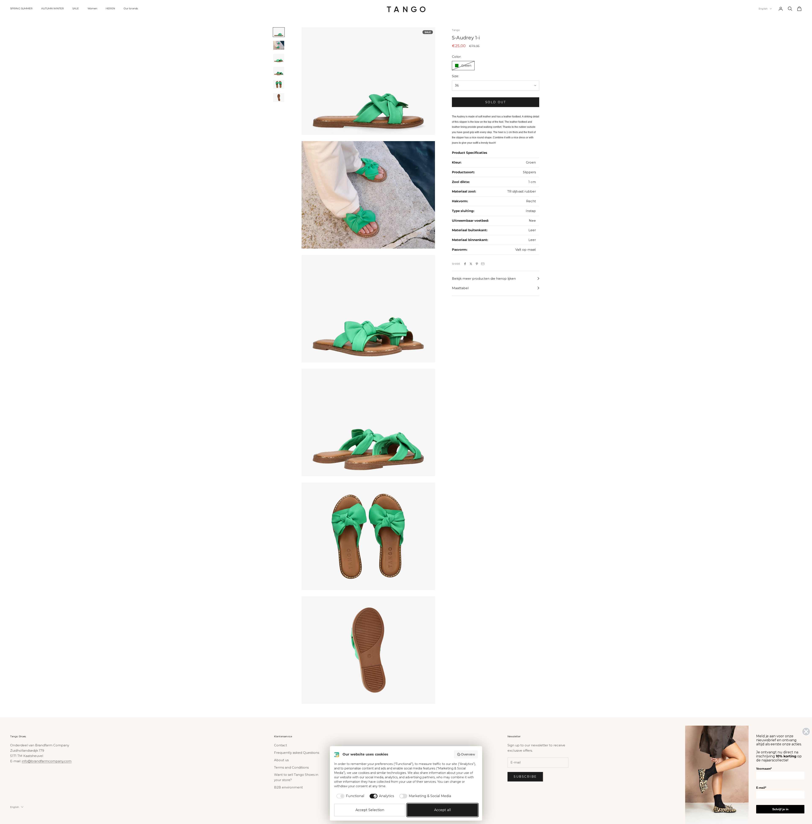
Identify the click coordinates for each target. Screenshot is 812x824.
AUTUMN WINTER (52, 8)
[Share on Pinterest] (477, 263)
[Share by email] (482, 263)
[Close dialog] (806, 731)
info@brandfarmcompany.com (46, 761)
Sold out (495, 102)
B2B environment (288, 787)
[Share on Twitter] (471, 263)
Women (92, 8)
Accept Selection (369, 810)
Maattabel (460, 288)
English (763, 8)
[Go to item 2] (279, 45)
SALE (75, 8)
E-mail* (761, 787)
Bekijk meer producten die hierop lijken (484, 279)
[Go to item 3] (279, 58)
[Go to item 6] (279, 97)
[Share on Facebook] (465, 263)
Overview (468, 754)
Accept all (442, 810)
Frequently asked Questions (296, 753)
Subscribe (525, 777)
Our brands (130, 8)
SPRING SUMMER (21, 8)
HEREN (110, 8)
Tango (456, 30)
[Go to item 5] (279, 84)
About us (281, 760)
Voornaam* (764, 768)
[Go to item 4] (279, 71)
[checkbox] (349, 796)
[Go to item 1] (279, 32)
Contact (280, 745)
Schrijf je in (780, 809)
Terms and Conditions (291, 767)
